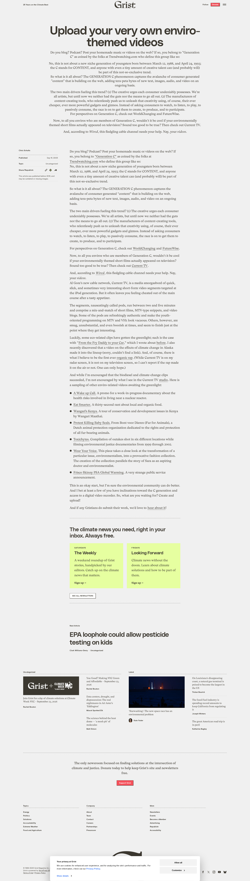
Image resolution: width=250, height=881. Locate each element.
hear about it (156, 508)
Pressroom (91, 830)
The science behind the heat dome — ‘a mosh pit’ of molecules (101, 721)
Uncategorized (52, 164)
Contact (89, 819)
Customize (177, 870)
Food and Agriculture (32, 830)
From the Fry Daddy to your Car (101, 343)
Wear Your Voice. (85, 451)
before (161, 343)
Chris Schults (24, 150)
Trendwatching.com (123, 57)
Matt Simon (91, 729)
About (89, 812)
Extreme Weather (30, 826)
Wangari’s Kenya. (85, 411)
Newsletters (155, 812)
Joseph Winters (199, 714)
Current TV (192, 125)
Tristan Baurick (198, 692)
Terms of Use (28, 873)
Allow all (178, 862)
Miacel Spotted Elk (94, 710)
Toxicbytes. (81, 439)
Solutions (27, 819)
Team (88, 816)
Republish (154, 826)
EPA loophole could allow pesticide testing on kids (119, 638)
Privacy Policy (40, 873)
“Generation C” (105, 156)
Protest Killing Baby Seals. (91, 423)
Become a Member (158, 819)
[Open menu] (224, 4)
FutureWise (171, 114)
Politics (26, 816)
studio (163, 380)
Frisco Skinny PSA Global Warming (98, 472)
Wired (93, 131)
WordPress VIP (44, 870)
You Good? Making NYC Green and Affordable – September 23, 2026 (102, 681)
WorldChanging (144, 114)
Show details (63, 876)
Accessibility (155, 830)
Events (153, 816)
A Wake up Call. (84, 393)
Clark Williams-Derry (79, 650)
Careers (89, 823)
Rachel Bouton (29, 707)
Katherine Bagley (199, 729)
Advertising (155, 823)
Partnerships (91, 826)
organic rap (125, 358)
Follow (205, 4)
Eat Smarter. (82, 404)
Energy (26, 812)
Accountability (29, 823)
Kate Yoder (138, 720)
